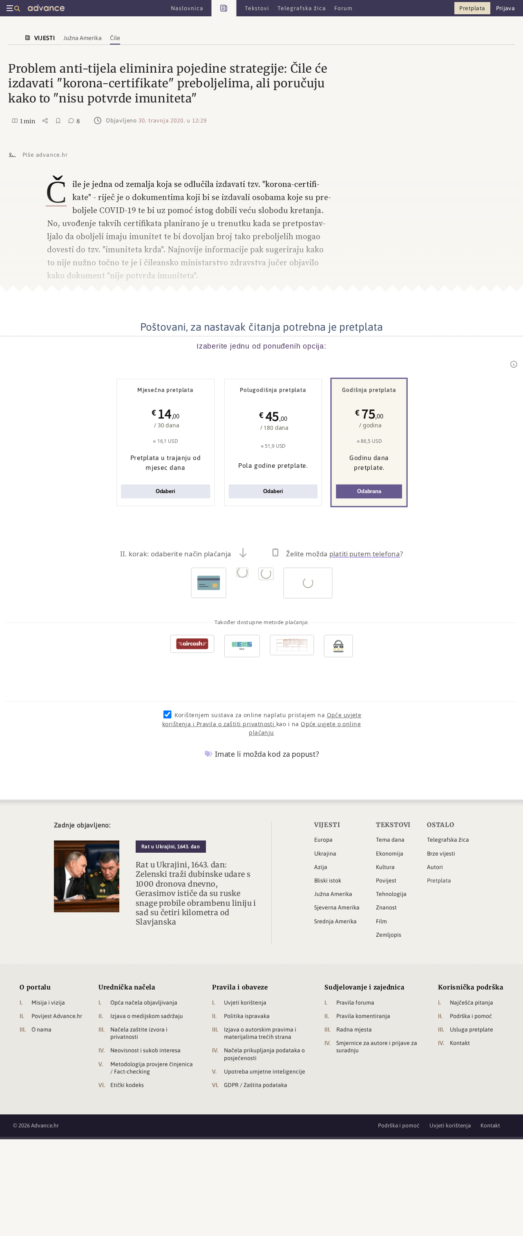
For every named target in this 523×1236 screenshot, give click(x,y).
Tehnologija (391, 894)
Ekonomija (389, 853)
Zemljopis (388, 934)
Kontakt (460, 1043)
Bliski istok (327, 880)
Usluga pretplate (471, 1029)
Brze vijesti (441, 853)
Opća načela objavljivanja (143, 1002)
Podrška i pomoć (471, 1016)
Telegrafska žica (448, 839)
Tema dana (390, 839)
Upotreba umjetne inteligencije (264, 1071)
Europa (323, 839)
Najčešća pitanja (471, 1002)
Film (381, 921)
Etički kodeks (127, 1085)
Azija (320, 867)
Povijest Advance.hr (56, 1016)
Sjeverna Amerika (337, 907)
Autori (435, 867)
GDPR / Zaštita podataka (255, 1085)
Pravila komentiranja (363, 1016)
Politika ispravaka (247, 1016)
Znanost (386, 907)
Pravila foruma (355, 1002)
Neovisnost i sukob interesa (145, 1050)
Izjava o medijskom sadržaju (146, 1016)
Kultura (385, 867)
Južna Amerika (333, 894)
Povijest (386, 880)
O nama (41, 1029)
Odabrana (369, 491)
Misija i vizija (48, 1002)
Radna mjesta (354, 1029)
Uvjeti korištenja (245, 1002)
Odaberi (165, 491)
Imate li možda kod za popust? (266, 754)
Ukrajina (325, 853)
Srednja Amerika (335, 921)
